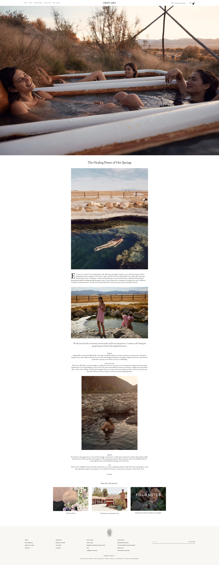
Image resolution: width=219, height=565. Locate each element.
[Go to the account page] (190, 3)
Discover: (59, 540)
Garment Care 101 (92, 550)
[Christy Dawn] (109, 3)
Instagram (121, 540)
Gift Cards (90, 540)
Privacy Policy (109, 558)
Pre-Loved (120, 548)
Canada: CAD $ (109, 556)
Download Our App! (124, 550)
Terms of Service (98, 558)
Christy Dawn (88, 558)
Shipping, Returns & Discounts (96, 545)
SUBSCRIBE (192, 542)
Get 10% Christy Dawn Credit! (126, 545)
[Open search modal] (172, 3)
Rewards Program (123, 542)
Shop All (27, 548)
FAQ (88, 548)
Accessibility (119, 558)
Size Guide (90, 542)
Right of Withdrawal (132, 558)
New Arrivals (29, 542)
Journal (58, 548)
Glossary (58, 545)
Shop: (26, 540)
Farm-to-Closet (29, 545)
